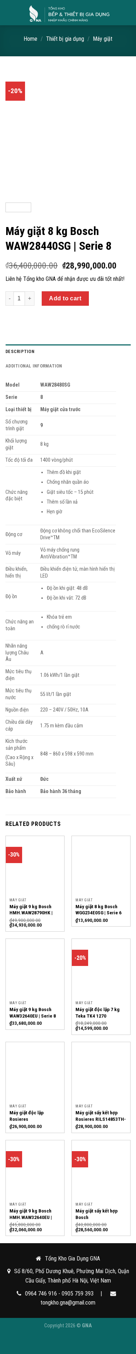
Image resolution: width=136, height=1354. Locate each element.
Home (30, 38)
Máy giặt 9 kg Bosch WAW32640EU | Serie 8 (32, 1012)
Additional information (33, 366)
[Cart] (127, 13)
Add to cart (65, 298)
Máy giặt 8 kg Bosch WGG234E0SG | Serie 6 (98, 910)
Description (19, 351)
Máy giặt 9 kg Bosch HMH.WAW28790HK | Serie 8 (31, 913)
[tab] (68, 351)
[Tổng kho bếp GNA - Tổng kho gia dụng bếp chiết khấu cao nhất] (69, 12)
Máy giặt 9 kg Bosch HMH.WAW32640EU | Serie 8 (30, 1217)
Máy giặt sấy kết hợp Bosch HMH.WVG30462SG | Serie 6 (96, 1220)
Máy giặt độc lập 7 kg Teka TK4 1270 (97, 1012)
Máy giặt (102, 38)
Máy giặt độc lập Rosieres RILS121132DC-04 (28, 1119)
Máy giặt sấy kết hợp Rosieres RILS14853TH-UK (100, 1119)
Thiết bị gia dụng (65, 38)
